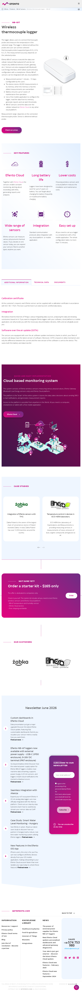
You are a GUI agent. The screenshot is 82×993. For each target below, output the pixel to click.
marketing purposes (63, 792)
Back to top (67, 913)
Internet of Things (29, 936)
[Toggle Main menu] (41, 3)
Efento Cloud (24, 107)
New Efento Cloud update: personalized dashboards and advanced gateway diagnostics (51, 942)
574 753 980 (72, 943)
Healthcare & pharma (30, 929)
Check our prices (11, 130)
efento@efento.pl (71, 948)
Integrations (27, 943)
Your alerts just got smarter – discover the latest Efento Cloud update (51, 955)
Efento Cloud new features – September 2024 (50, 973)
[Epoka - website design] (73, 984)
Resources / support (10, 926)
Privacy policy (7, 930)
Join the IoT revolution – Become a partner (10, 945)
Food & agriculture (29, 932)
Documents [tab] (59, 282)
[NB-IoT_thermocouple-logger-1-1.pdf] (79, 9)
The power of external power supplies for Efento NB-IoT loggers (50, 930)
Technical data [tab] (41, 282)
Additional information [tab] (16, 282)
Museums (26, 940)
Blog (3, 939)
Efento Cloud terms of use (9, 934)
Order (71, 596)
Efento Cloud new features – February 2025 (51, 965)
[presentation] (38, 547)
